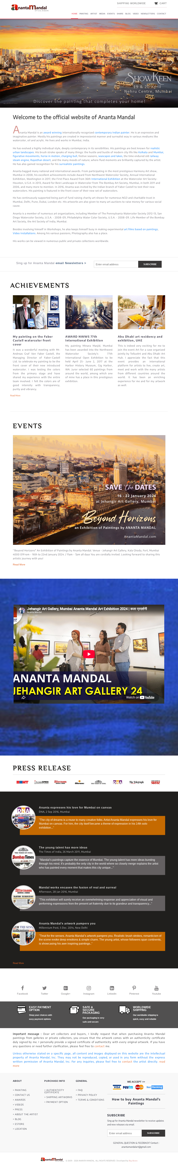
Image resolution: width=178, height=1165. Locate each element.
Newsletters (148, 14)
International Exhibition (105, 178)
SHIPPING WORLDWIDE (131, 3)
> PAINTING (20, 1090)
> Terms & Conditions (90, 1100)
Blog (128, 14)
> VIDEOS (18, 1105)
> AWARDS (19, 1100)
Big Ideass (133, 1160)
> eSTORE (18, 1124)
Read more (15, 395)
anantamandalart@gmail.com (136, 1146)
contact (100, 1046)
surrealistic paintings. (72, 163)
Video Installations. (24, 233)
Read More (19, 534)
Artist (93, 14)
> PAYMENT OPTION (56, 1102)
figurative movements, (26, 156)
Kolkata (143, 152)
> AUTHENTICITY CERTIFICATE (54, 1091)
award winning (52, 132)
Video (136, 14)
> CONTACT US (21, 1095)
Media (102, 14)
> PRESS (18, 1109)
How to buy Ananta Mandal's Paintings (136, 1101)
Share (120, 14)
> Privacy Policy (86, 1095)
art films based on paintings (141, 229)
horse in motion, (51, 156)
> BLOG (17, 1119)
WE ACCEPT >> (136, 1081)
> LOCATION (20, 1129)
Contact (161, 14)
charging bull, (70, 156)
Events (111, 14)
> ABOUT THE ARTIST (25, 1114)
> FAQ (79, 1090)
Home (74, 14)
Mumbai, (158, 152)
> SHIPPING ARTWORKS (58, 1097)
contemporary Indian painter (112, 132)
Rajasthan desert (40, 160)
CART (163, 3)
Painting (83, 14)
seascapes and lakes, (110, 156)
